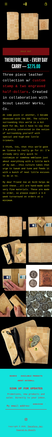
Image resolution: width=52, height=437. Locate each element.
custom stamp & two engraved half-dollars (24, 86)
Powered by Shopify (26, 430)
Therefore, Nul (35, 427)
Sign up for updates (26, 388)
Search (13, 376)
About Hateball (26, 381)
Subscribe (38, 404)
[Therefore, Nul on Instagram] (26, 419)
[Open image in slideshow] (26, 25)
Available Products (31, 376)
